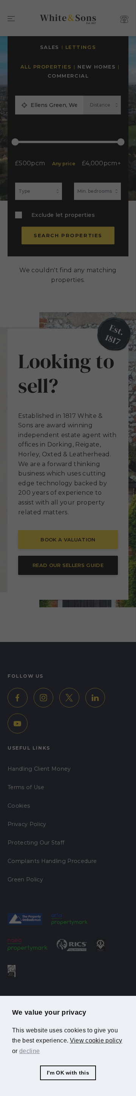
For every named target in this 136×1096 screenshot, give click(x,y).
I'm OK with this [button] (68, 1073)
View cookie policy (96, 1040)
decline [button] (29, 1051)
